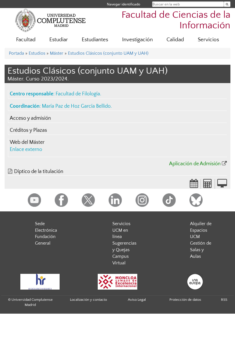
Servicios (208, 40)
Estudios (37, 53)
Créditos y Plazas (28, 130)
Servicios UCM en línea (121, 230)
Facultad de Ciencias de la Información (176, 20)
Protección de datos (185, 300)
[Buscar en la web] (227, 4)
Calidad (175, 40)
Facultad (26, 40)
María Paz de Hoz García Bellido (76, 106)
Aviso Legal (137, 300)
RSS (224, 300)
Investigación (137, 40)
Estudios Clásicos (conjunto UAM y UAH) (108, 53)
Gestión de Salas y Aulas (200, 250)
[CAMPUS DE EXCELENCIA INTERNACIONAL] (117, 282)
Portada (16, 53)
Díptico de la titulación (38, 171)
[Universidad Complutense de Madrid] (50, 20)
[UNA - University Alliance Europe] (194, 282)
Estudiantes (95, 40)
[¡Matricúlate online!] (222, 185)
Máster (56, 53)
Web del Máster (27, 142)
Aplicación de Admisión (195, 164)
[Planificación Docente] (194, 185)
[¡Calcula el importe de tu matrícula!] (207, 185)
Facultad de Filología (78, 94)
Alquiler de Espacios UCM (200, 230)
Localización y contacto (88, 300)
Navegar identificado (123, 4)
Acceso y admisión (30, 118)
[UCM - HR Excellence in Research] (39, 282)
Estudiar (58, 40)
